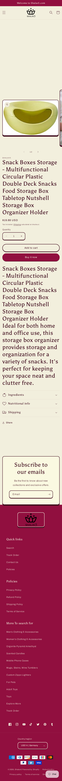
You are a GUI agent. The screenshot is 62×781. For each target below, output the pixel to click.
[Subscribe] (49, 494)
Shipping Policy (14, 604)
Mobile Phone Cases (17, 660)
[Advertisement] (31, 52)
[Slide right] (37, 151)
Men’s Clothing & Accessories (22, 632)
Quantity (6, 229)
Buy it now (31, 257)
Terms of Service (15, 611)
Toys (8, 696)
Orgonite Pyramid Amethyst (21, 646)
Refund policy (48, 769)
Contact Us (12, 562)
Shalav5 (18, 769)
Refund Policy (13, 597)
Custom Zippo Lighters (18, 675)
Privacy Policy (13, 590)
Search (10, 548)
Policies (10, 569)
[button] (3, 12)
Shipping (17, 224)
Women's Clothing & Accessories (24, 639)
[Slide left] (24, 151)
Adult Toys (12, 689)
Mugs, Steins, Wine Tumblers (22, 668)
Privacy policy (16, 774)
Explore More (13, 703)
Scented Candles (15, 653)
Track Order (12, 555)
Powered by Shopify (30, 769)
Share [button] (9, 422)
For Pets (11, 682)
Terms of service (32, 774)
